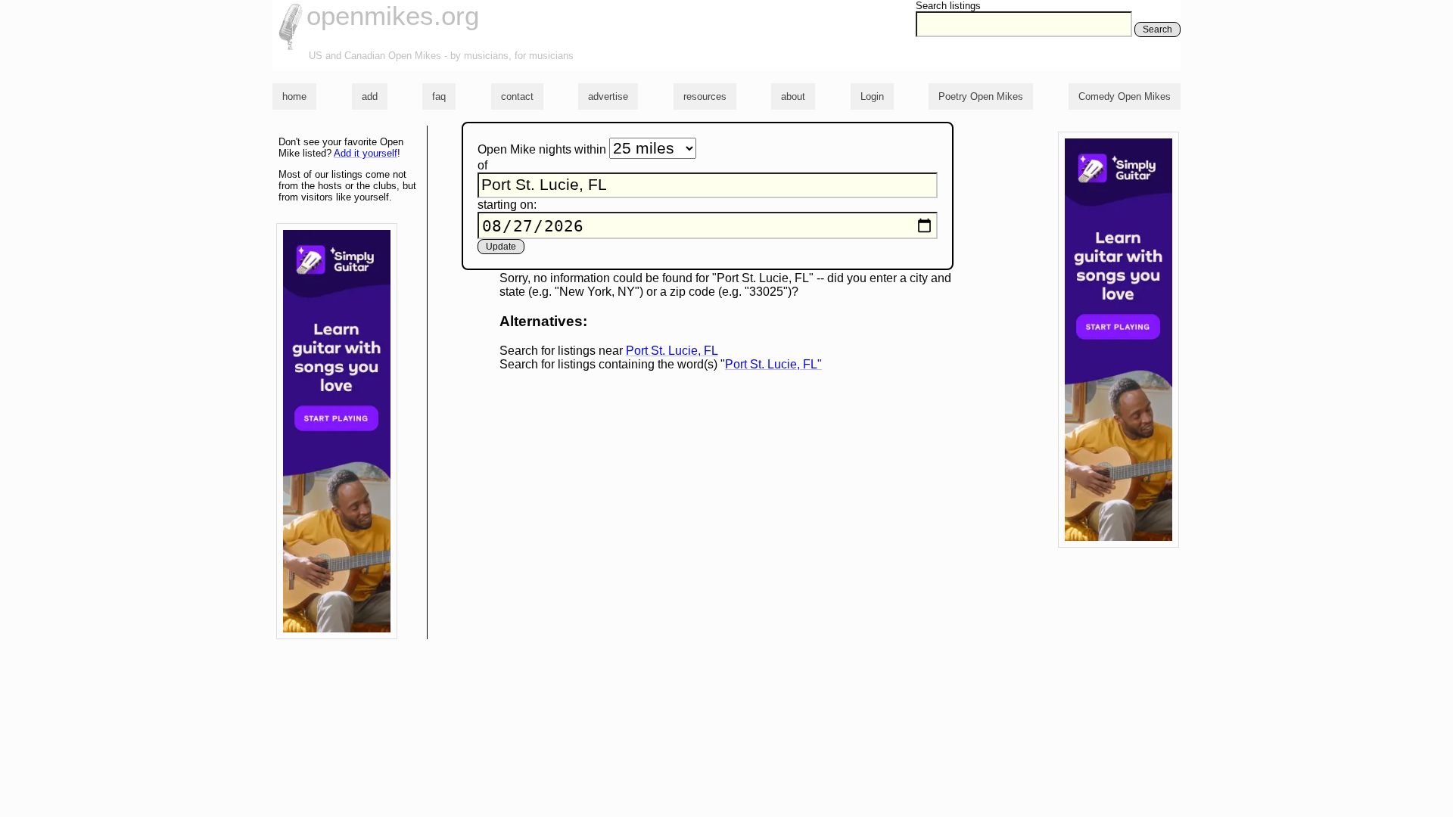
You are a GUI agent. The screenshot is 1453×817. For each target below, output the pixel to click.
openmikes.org (392, 15)
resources (704, 96)
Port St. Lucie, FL (672, 350)
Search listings (948, 5)
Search (1157, 29)
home (294, 96)
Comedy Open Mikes (1124, 96)
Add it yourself (365, 153)
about (793, 96)
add (370, 96)
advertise (608, 96)
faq (439, 96)
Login (872, 96)
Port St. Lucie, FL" (773, 364)
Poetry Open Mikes (980, 96)
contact (517, 96)
